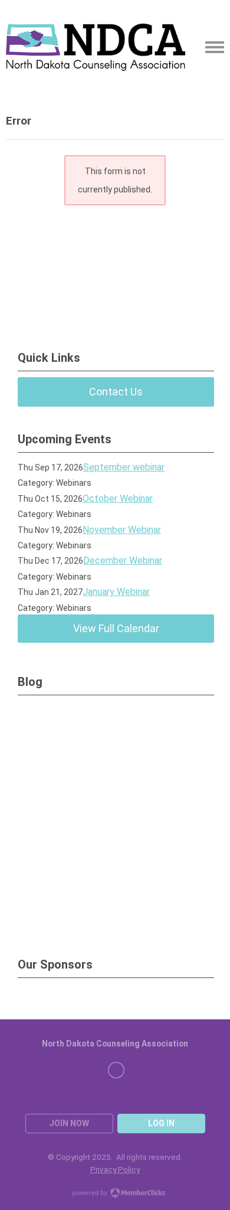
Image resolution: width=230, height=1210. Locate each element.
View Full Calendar (116, 628)
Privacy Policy (115, 1169)
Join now (69, 1123)
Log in (161, 1123)
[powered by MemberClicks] (115, 1194)
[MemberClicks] (95, 47)
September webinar (124, 467)
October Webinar (118, 498)
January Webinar (116, 591)
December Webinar (122, 560)
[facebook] (116, 1070)
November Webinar (122, 529)
